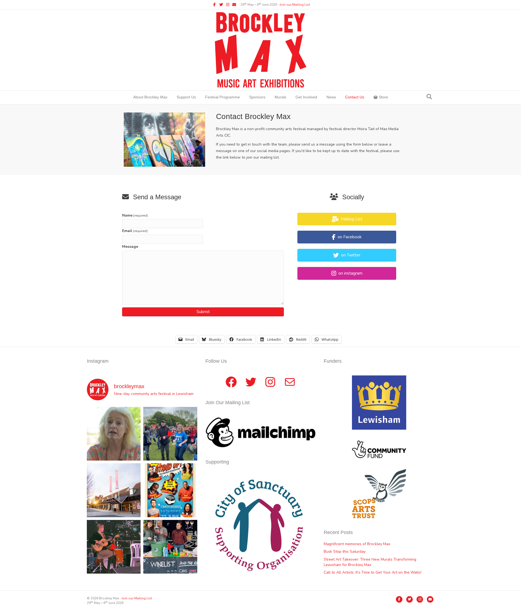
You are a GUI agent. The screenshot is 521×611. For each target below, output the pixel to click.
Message (130, 246)
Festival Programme (222, 97)
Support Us (186, 97)
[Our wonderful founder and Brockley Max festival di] (114, 434)
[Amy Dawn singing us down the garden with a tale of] (114, 547)
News (331, 97)
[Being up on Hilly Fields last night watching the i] (170, 434)
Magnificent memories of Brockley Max (357, 543)
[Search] (429, 97)
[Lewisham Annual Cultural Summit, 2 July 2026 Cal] (114, 490)
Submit (203, 312)
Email (135, 230)
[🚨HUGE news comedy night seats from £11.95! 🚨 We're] (170, 490)
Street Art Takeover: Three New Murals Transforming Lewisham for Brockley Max (370, 562)
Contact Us (354, 97)
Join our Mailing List (294, 4)
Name (135, 215)
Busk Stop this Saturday (345, 551)
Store (383, 97)
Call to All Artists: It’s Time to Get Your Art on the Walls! (372, 572)
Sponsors (257, 97)
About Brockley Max (150, 97)
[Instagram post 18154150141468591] (170, 547)
